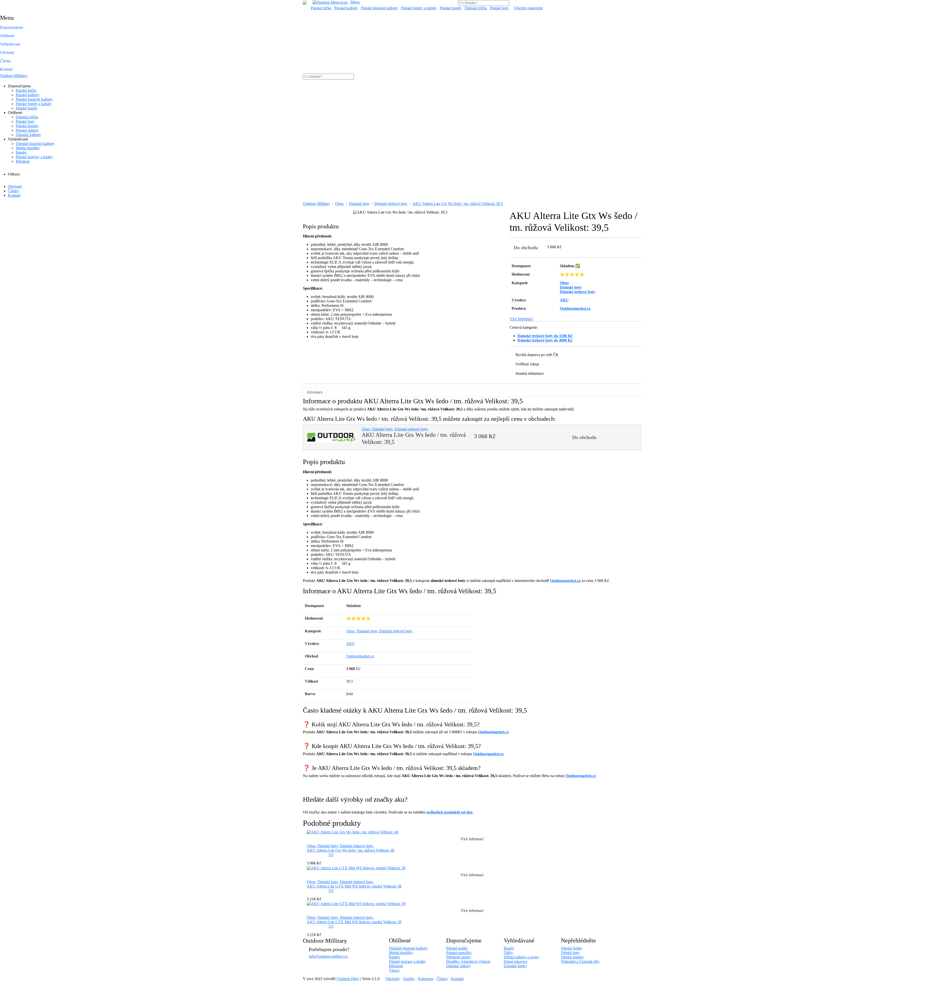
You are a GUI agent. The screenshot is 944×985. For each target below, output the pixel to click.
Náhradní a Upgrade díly (580, 961)
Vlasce (394, 970)
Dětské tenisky (572, 957)
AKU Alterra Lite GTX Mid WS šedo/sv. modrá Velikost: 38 (354, 886)
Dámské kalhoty (28, 135)
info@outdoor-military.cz (328, 956)
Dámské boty (359, 204)
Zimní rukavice (515, 961)
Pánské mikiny (27, 130)
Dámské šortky (515, 966)
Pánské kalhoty (346, 8)
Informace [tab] (315, 392)
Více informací (521, 319)
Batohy (21, 152)
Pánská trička (321, 8)
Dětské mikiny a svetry (521, 957)
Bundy (509, 948)
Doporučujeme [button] (11, 27)
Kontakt (6, 69)
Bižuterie (23, 161)
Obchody (7, 52)
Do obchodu (526, 247)
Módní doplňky (28, 148)
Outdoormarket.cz (565, 580)
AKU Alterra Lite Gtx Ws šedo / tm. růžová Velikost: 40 (350, 850)
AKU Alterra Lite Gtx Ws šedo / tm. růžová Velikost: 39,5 (458, 204)
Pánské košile (456, 948)
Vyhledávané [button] (10, 44)
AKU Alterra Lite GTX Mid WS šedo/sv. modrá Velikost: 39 (354, 922)
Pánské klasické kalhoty (379, 8)
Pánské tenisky (27, 126)
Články (5, 61)
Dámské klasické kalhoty (35, 143)
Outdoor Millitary (14, 76)
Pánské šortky (572, 948)
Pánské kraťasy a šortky (34, 157)
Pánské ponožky (459, 953)
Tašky (508, 953)
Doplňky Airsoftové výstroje (468, 961)
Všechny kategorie (528, 8)
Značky (409, 979)
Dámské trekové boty (391, 204)
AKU (350, 643)
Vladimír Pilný (347, 979)
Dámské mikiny (458, 966)
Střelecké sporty (458, 957)
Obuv (339, 204)
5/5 (330, 855)
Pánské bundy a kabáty (419, 8)
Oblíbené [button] (7, 36)
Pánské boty (499, 8)
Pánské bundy (451, 8)
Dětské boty (570, 953)
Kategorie (425, 979)
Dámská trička (476, 8)
